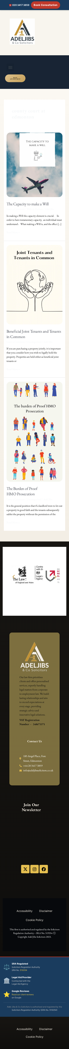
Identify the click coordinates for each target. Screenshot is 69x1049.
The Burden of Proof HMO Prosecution (22, 491)
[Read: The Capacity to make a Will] (35, 164)
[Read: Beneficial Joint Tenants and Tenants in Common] (35, 284)
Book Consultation (45, 5)
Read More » (13, 232)
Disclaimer (45, 911)
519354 (23, 970)
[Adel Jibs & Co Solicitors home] (34, 31)
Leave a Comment (16, 209)
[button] (10, 67)
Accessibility (24, 911)
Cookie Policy (34, 920)
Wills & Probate (35, 209)
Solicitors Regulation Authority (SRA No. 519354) (34, 1010)
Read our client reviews (23, 994)
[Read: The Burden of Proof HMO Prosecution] (35, 431)
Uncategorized (34, 342)
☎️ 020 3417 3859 (19, 5)
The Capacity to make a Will (28, 203)
